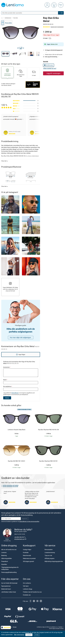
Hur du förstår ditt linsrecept (9, 583)
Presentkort (4, 561)
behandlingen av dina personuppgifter (29, 521)
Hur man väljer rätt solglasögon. (20, 337)
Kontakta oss (27, 595)
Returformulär (27, 555)
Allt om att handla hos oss (8, 549)
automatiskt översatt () (12, 119)
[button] (5, 53)
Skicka (7, 398)
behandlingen (15, 393)
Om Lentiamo (27, 583)
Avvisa (37, 635)
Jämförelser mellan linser (8, 592)
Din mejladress (7, 386)
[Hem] (2, 17)
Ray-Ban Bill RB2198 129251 (16, 461)
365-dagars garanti (28, 561)
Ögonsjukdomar (6, 586)
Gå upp (14, 627)
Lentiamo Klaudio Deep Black (16, 429)
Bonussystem (48, 549)
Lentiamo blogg (27, 589)
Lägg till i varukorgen (53, 73)
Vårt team (26, 586)
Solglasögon (8, 18)
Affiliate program (49, 558)
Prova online (8, 23)
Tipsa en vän (48, 555)
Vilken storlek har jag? (49, 68)
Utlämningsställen (6, 558)
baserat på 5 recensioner (57, 27)
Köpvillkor (4, 564)
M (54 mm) (49, 65)
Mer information (19, 635)
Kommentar (6, 367)
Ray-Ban (15, 18)
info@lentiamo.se (19, 539)
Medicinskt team (6, 589)
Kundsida (25, 552)
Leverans (4, 552)
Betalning (4, 555)
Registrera (24, 518)
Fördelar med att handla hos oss (32, 592)
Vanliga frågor (27, 549)
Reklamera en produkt (29, 558)
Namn (5, 379)
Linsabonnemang (50, 552)
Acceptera (29, 635)
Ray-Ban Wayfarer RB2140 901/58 (48, 429)
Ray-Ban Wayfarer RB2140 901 (48, 461)
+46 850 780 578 (19, 537)
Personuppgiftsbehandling (9, 572)
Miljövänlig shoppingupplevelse (54, 561)
